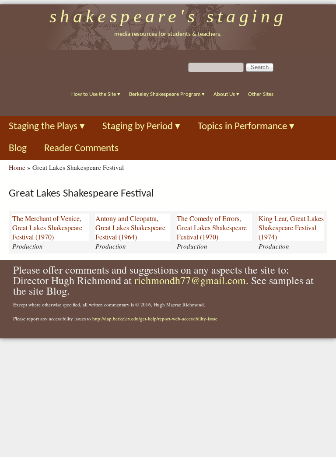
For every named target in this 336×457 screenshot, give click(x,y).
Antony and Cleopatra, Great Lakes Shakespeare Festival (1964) (130, 227)
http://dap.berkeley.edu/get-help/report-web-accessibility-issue (154, 318)
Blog (18, 149)
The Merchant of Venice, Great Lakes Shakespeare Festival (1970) (47, 227)
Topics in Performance (246, 127)
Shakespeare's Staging (168, 16)
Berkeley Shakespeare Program (167, 94)
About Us (226, 94)
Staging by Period (141, 127)
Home (17, 167)
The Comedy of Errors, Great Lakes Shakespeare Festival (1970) (212, 227)
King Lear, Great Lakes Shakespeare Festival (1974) (291, 227)
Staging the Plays (47, 127)
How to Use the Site (95, 94)
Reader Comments (81, 149)
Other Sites (260, 94)
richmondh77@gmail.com (190, 280)
